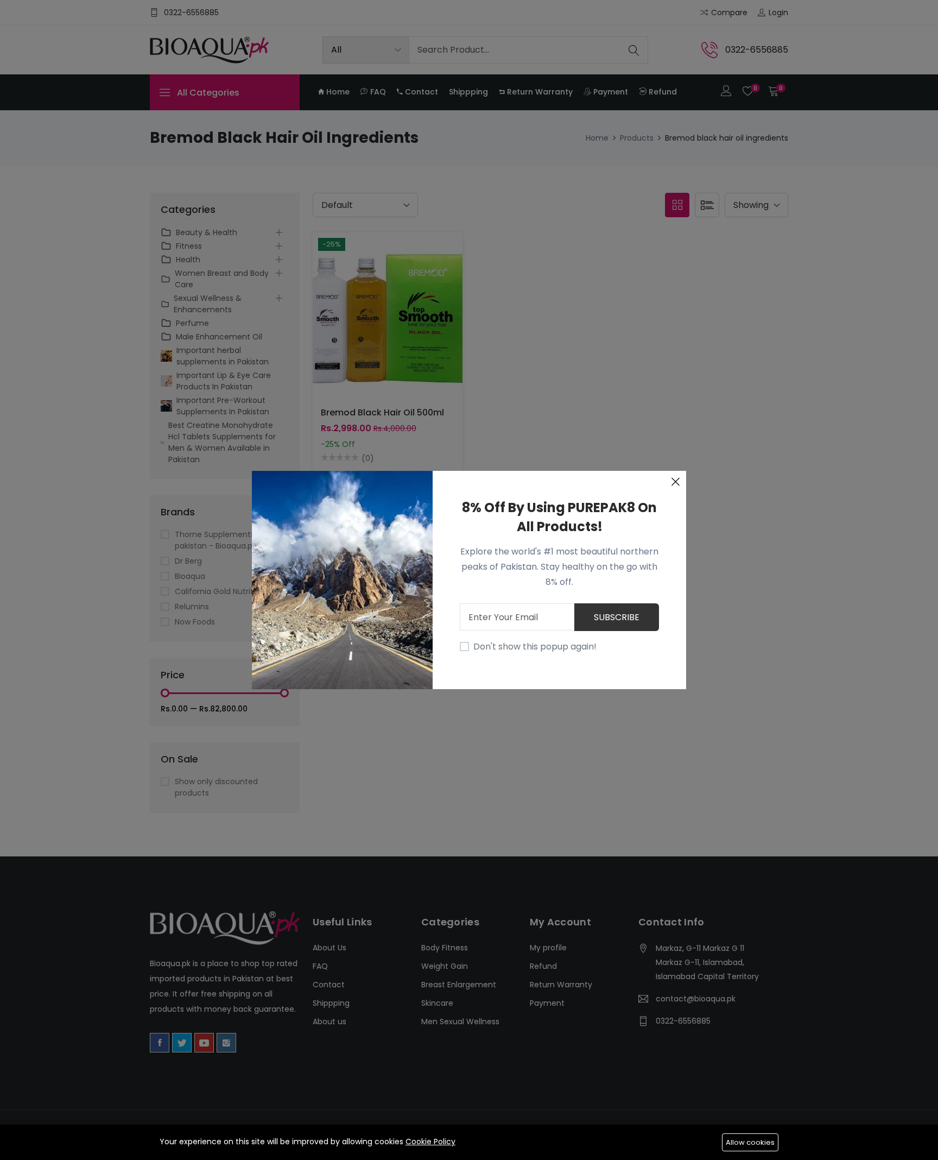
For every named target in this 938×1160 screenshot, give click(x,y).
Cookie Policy (430, 1141)
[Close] (675, 482)
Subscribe (616, 617)
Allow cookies (750, 1142)
